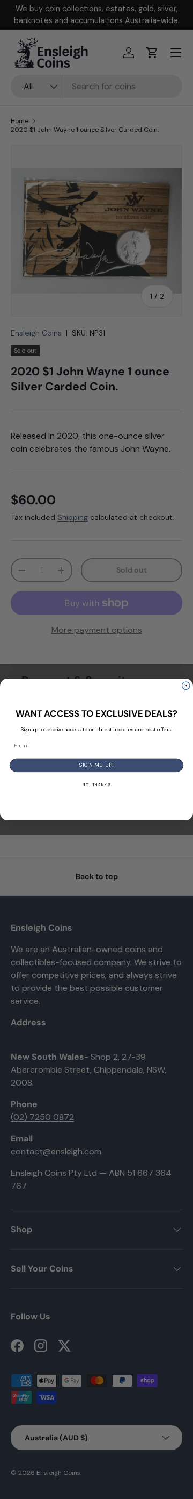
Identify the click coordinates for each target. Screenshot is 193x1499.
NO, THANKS (96, 785)
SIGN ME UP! (96, 765)
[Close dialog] (186, 685)
